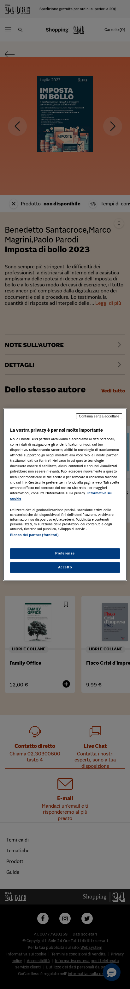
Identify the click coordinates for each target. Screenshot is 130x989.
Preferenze (65, 553)
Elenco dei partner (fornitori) (34, 535)
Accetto (65, 567)
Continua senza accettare (99, 416)
